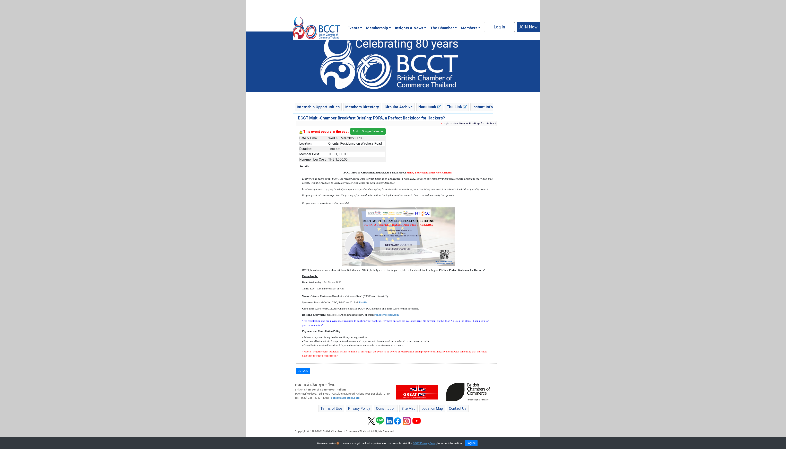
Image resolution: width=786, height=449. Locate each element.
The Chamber (442, 28)
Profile (363, 302)
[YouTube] (416, 421)
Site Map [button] (408, 408)
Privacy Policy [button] (359, 408)
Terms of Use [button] (331, 408)
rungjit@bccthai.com (386, 314)
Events (353, 28)
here (419, 320)
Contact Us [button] (457, 408)
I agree (471, 443)
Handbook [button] (427, 107)
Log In (499, 27)
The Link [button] (455, 107)
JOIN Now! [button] (528, 27)
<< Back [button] (303, 371)
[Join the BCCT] (393, 61)
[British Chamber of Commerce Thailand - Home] (316, 28)
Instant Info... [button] (484, 107)
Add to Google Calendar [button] (368, 131)
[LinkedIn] (389, 421)
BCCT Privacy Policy (425, 443)
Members (469, 28)
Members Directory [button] (362, 107)
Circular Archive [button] (399, 107)
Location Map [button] (432, 408)
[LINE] (380, 421)
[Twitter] (371, 421)
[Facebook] (398, 421)
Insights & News (409, 28)
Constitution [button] (385, 408)
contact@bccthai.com (345, 397)
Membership (377, 28)
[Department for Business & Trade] (417, 392)
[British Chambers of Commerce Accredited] (469, 392)
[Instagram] (407, 421)
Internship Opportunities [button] (318, 107)
